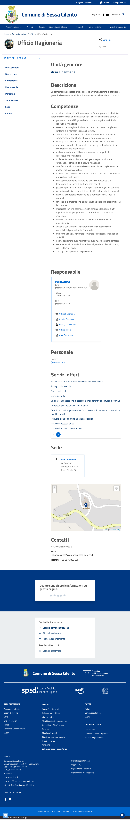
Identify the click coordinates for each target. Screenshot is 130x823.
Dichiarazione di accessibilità (82, 772)
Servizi (45, 704)
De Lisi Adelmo (62, 281)
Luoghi (6, 732)
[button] (113, 2)
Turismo (45, 728)
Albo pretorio (90, 729)
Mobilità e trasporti (49, 732)
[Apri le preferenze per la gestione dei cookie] (6, 816)
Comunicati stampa (93, 712)
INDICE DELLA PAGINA (15, 58)
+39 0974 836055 (11, 773)
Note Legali (56, 811)
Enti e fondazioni (10, 720)
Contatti (8, 756)
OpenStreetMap (115, 530)
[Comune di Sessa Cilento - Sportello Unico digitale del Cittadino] (11, 14)
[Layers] (116, 488)
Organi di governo (11, 712)
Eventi (87, 716)
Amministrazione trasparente (97, 733)
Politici (6, 724)
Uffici (32, 34)
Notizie (88, 708)
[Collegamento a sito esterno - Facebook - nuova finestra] (103, 14)
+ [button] (54, 487)
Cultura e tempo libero (51, 713)
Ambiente (46, 744)
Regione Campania (84, 2)
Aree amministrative (12, 708)
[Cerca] (123, 14)
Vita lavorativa (48, 717)
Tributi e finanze (48, 740)
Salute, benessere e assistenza (54, 748)
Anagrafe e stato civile (51, 709)
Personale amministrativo (14, 728)
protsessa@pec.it (11, 777)
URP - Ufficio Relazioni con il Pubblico (19, 785)
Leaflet (106, 530)
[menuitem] (80, 27)
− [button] (54, 491)
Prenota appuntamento (80, 760)
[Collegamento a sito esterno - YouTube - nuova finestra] (107, 14)
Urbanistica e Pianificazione (53, 725)
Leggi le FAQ (76, 764)
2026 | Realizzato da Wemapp (16, 817)
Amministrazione (19, 34)
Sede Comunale (68, 459)
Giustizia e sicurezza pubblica (53, 736)
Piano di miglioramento (94, 737)
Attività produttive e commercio (54, 721)
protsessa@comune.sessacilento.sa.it (19, 781)
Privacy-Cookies (43, 811)
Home (6, 34)
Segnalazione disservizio (81, 768)
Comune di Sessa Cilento (49, 14)
